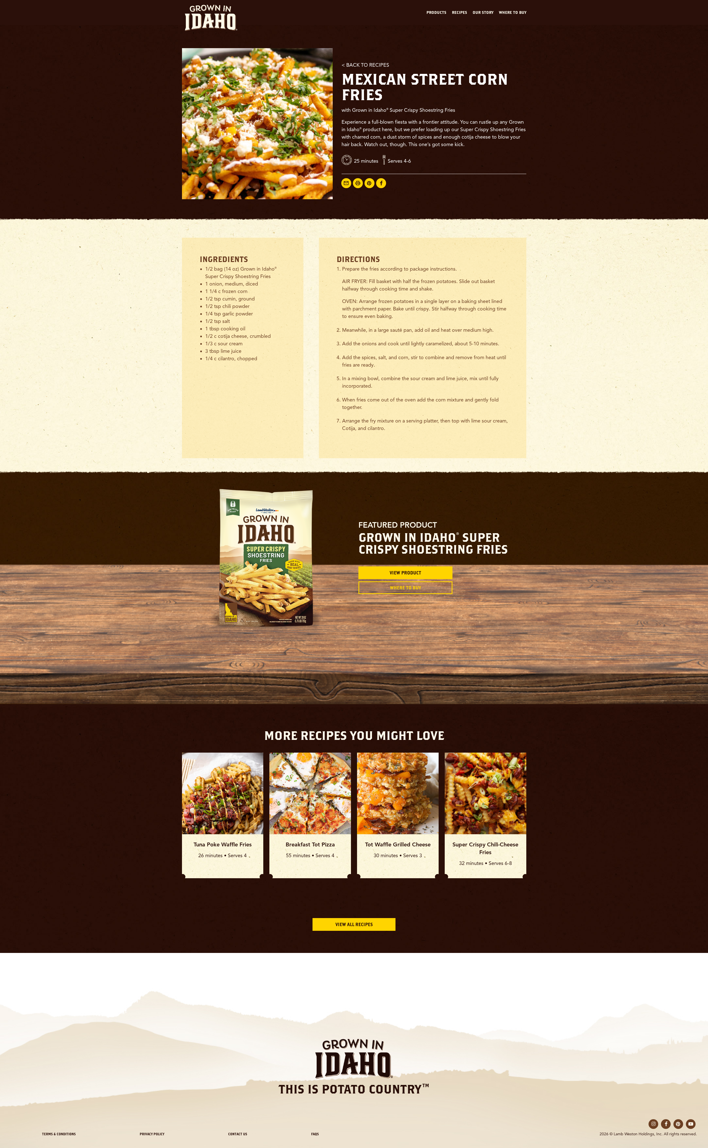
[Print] (358, 183)
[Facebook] (381, 183)
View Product (405, 572)
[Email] (346, 183)
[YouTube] (691, 1124)
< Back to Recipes (365, 65)
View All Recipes (354, 924)
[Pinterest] (369, 183)
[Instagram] (653, 1124)
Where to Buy (405, 587)
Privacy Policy (152, 1134)
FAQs (315, 1134)
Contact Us (237, 1134)
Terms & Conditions (59, 1134)
